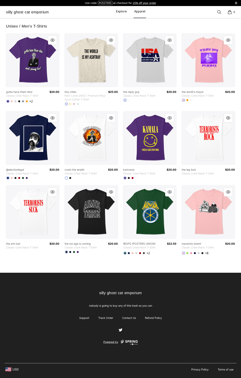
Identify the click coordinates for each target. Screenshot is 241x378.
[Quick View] (52, 40)
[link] (32, 60)
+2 (31, 101)
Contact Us (129, 317)
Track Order (105, 317)
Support (84, 317)
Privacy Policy (200, 369)
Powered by (110, 342)
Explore (121, 11)
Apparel (139, 11)
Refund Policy (153, 317)
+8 (206, 253)
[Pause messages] (236, 3)
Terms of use (225, 369)
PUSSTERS (105, 3)
